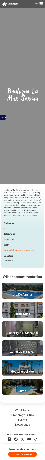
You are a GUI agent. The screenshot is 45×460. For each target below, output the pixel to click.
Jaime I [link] (23, 390)
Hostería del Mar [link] (22, 371)
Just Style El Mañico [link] (22, 352)
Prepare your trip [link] (22, 415)
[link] (2, 119)
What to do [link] (22, 410)
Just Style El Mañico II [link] (22, 333)
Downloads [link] (22, 424)
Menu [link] (36, 4)
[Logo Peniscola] (10, 4)
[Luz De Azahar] (22, 291)
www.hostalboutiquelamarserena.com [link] (20, 250)
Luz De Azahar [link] (22, 294)
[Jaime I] (22, 387)
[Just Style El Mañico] (22, 348)
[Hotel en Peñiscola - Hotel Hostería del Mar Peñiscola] (22, 368)
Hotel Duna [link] (22, 313)
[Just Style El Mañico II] (22, 329)
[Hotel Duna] (22, 310)
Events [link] (22, 419)
